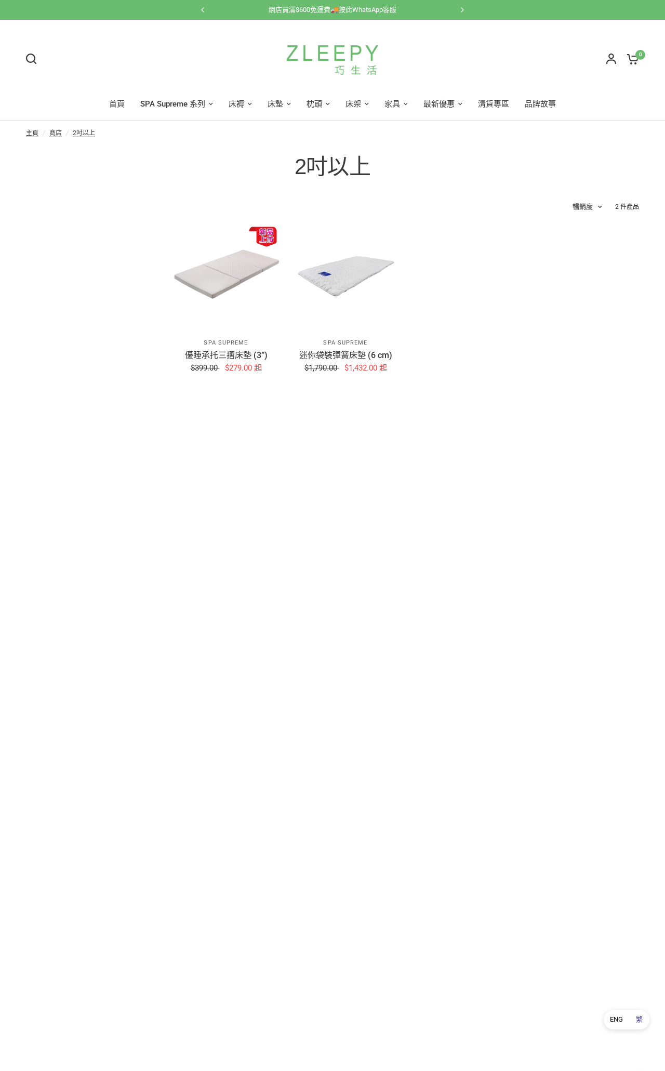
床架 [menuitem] (353, 104)
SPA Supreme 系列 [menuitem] (172, 104)
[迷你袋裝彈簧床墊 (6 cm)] (345, 274)
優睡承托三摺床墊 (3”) (226, 355)
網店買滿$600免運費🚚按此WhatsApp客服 (332, 10)
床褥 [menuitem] (236, 104)
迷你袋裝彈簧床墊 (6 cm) (345, 355)
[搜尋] (34, 59)
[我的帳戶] (611, 58)
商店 (55, 133)
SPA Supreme (226, 342)
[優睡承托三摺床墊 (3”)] (226, 274)
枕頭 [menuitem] (314, 104)
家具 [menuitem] (392, 104)
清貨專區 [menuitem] (493, 104)
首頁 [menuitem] (117, 104)
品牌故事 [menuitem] (540, 104)
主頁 (32, 133)
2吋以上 (84, 133)
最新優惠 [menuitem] (439, 104)
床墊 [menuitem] (275, 104)
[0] (630, 58)
